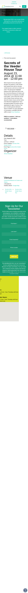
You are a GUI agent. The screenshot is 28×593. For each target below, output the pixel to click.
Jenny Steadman (15, 112)
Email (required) (14, 239)
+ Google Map (15, 185)
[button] (24, 6)
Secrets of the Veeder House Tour (8, 191)
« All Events (7, 53)
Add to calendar (10, 128)
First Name (14, 223)
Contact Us (14, 3)
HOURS (14, 2)
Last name (14, 231)
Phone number (14, 247)
